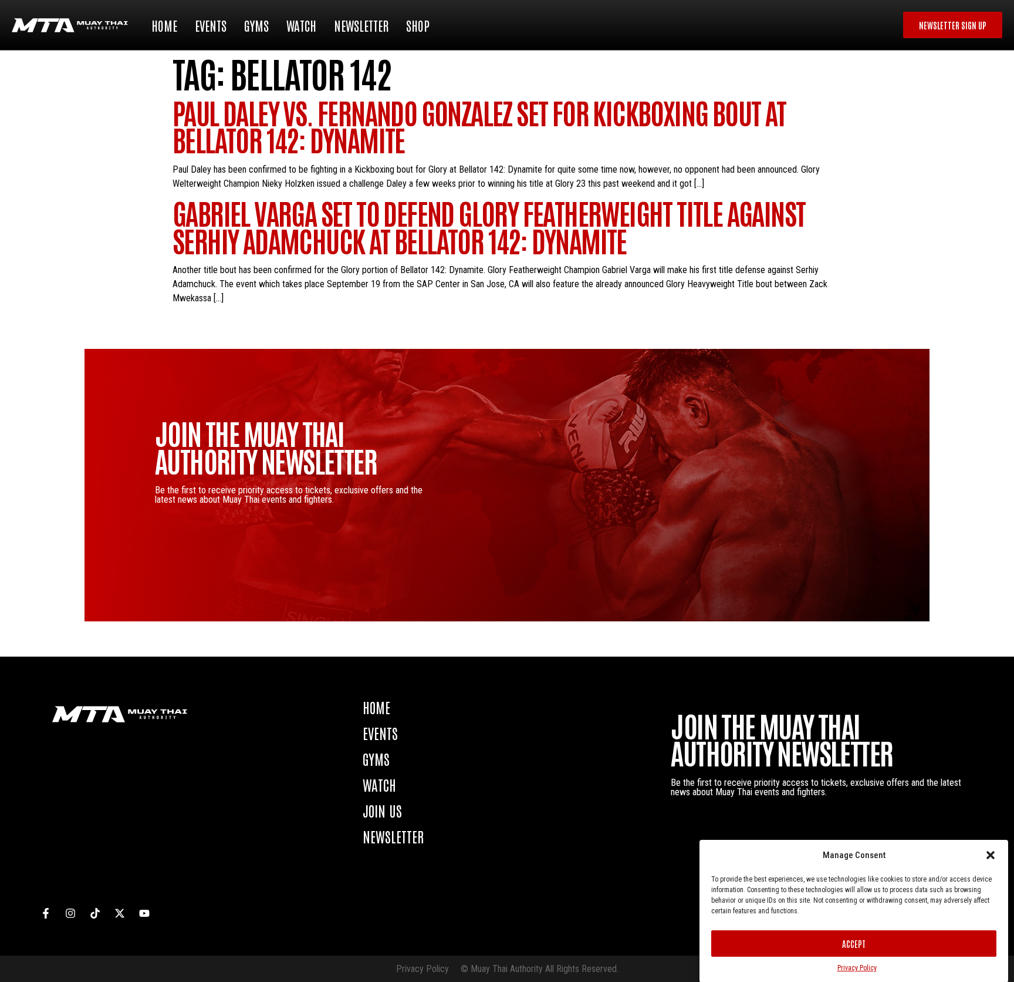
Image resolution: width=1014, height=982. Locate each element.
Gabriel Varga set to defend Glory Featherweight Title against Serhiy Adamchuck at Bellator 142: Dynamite (489, 226)
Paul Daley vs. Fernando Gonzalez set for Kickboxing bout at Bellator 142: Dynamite (479, 125)
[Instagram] (70, 913)
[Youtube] (144, 913)
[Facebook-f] (45, 913)
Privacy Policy (857, 968)
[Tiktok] (95, 913)
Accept (854, 943)
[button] (990, 855)
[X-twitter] (119, 913)
